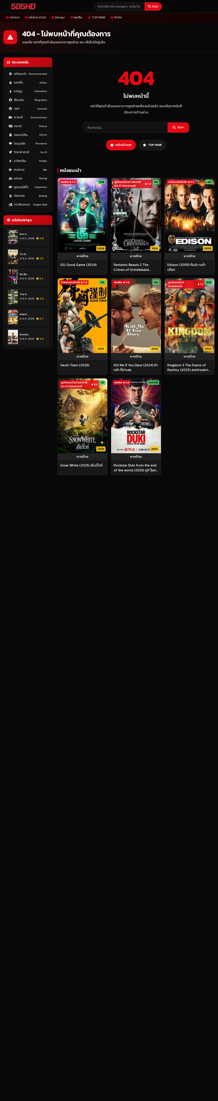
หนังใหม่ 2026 (37, 17)
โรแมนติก (30, 143)
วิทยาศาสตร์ (30, 152)
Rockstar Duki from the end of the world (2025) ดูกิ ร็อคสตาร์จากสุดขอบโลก (136, 467)
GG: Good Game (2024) (78, 264)
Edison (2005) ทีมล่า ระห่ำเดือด (186, 267)
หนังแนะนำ (30, 74)
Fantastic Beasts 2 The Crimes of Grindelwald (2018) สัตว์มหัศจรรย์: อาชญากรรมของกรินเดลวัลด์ (134, 267)
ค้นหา (155, 6)
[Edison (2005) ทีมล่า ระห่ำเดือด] (189, 215)
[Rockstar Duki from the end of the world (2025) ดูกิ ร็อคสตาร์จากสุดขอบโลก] (136, 415)
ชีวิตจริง (30, 100)
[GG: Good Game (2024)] (82, 215)
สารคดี (30, 117)
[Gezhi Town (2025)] (82, 315)
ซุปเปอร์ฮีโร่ (30, 187)
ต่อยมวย (30, 196)
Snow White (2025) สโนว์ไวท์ (81, 465)
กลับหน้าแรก (123, 145)
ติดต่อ (118, 17)
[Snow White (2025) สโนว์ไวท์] (82, 415)
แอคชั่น (30, 82)
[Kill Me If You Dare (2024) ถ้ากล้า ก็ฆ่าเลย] (136, 315)
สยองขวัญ (30, 135)
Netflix (78, 17)
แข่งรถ (30, 178)
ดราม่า (30, 126)
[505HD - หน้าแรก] (22, 6)
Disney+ (60, 17)
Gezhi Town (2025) (74, 365)
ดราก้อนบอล (30, 204)
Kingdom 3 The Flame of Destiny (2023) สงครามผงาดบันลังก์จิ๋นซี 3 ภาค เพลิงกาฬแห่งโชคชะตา (188, 367)
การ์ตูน (30, 91)
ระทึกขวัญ (30, 161)
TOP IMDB (98, 17)
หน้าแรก (15, 17)
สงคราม (30, 169)
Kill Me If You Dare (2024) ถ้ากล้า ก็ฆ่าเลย (136, 367)
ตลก (30, 108)
